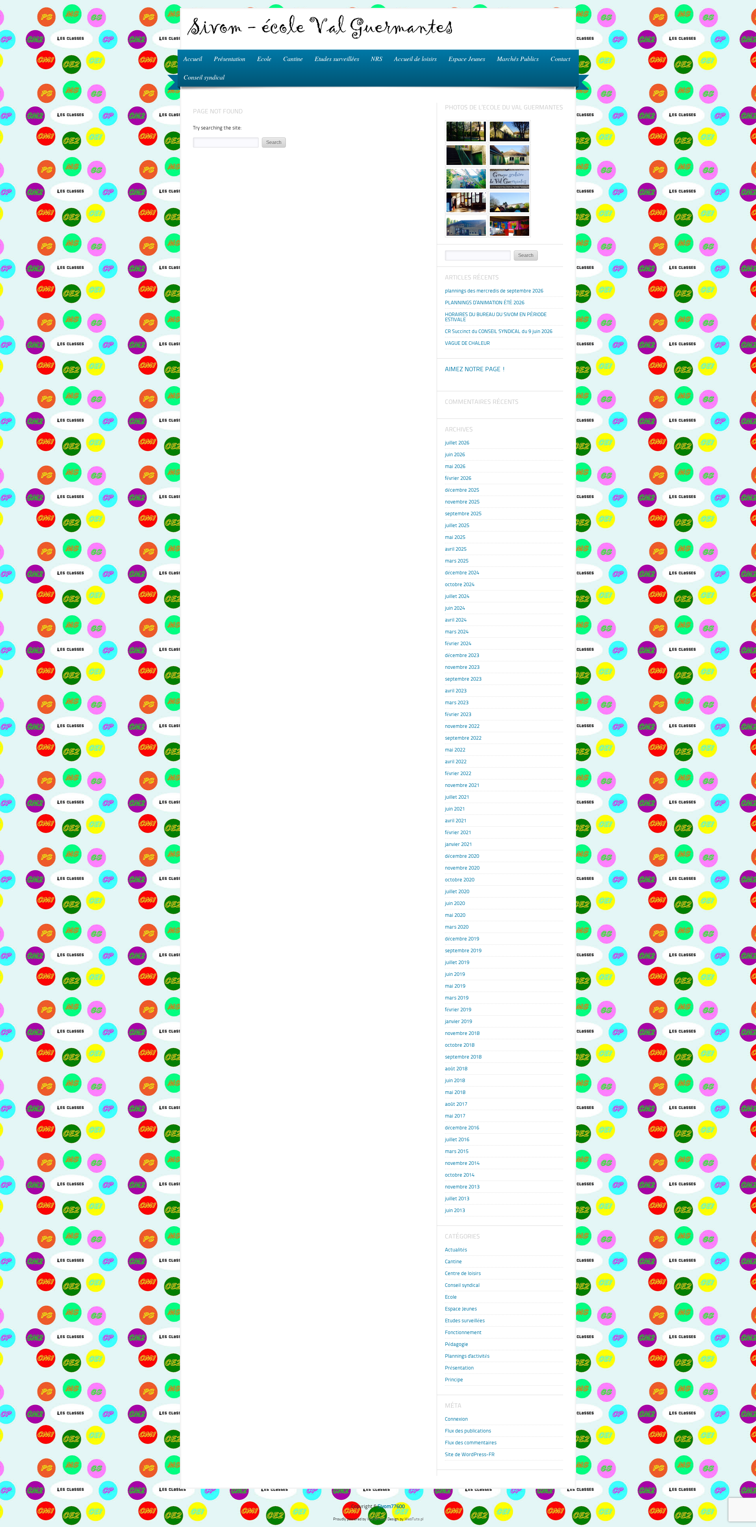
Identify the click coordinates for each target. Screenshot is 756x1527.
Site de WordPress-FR (470, 1454)
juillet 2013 (457, 1198)
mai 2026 (455, 466)
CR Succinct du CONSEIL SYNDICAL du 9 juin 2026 (498, 331)
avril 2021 (456, 821)
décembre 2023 (462, 655)
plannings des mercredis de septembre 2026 (494, 291)
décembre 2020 (462, 856)
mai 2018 (455, 1092)
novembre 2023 (462, 667)
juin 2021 (455, 809)
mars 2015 (457, 1151)
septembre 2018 (463, 1057)
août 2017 (456, 1104)
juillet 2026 (457, 443)
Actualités (456, 1250)
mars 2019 (457, 998)
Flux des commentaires (471, 1443)
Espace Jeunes (464, 58)
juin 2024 (455, 608)
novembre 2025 (462, 502)
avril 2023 (456, 691)
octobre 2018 (459, 1045)
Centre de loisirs (463, 1273)
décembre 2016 (462, 1128)
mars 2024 (457, 632)
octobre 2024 (459, 584)
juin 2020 (455, 903)
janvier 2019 (458, 1021)
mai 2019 (455, 986)
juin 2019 (455, 974)
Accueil (192, 58)
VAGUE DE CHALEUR (467, 343)
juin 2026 (455, 454)
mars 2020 (457, 927)
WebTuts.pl (413, 1518)
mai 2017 (455, 1116)
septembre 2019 (463, 950)
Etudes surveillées (337, 58)
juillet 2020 (457, 891)
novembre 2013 (462, 1187)
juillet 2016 (457, 1139)
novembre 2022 (462, 726)
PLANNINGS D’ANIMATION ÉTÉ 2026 (484, 302)
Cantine (293, 58)
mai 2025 (455, 537)
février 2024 (458, 643)
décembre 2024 (462, 573)
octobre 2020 (459, 880)
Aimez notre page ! (475, 369)
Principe (454, 1380)
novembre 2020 (462, 868)
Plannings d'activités (467, 1356)
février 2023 (458, 714)
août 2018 (456, 1069)
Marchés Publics (518, 58)
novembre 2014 (462, 1163)
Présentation (229, 58)
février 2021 (458, 832)
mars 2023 (457, 702)
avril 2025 (456, 549)
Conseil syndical (203, 77)
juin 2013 (455, 1210)
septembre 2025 (463, 513)
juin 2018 (455, 1080)
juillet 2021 (457, 797)
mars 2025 (457, 561)
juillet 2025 (457, 525)
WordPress (376, 1518)
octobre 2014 (459, 1175)
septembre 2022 (463, 738)
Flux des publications (468, 1431)
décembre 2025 (462, 490)
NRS (373, 58)
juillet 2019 (457, 962)
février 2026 (458, 478)
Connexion (456, 1419)
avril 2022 (456, 761)
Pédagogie (456, 1344)
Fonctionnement (463, 1332)
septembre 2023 (463, 679)
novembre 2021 (462, 785)
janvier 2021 (458, 844)
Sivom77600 (391, 1506)
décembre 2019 (462, 939)
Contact (560, 58)
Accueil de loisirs (412, 58)
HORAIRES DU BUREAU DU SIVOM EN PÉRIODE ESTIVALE (496, 316)
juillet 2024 (457, 596)
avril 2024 (456, 620)
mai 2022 (455, 750)
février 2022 (458, 773)
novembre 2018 (462, 1033)
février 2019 (458, 1009)
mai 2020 (455, 915)
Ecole (264, 58)
